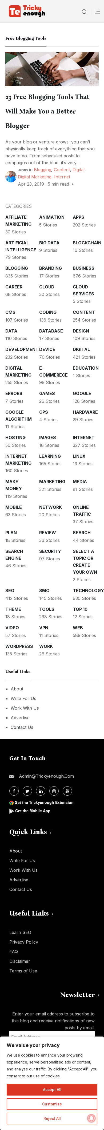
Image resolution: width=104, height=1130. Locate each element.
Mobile (13, 507)
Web (78, 627)
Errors (13, 393)
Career (13, 287)
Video (12, 627)
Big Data (49, 242)
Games (47, 393)
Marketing (52, 481)
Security (50, 551)
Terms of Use (23, 970)
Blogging (42, 169)
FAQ (13, 951)
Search (82, 532)
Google (82, 393)
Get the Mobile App (32, 810)
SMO (44, 590)
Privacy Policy (23, 942)
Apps (78, 217)
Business (83, 268)
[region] (52, 1083)
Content (62, 169)
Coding (48, 312)
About (17, 688)
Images (47, 437)
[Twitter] (27, 791)
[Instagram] (54, 791)
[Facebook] (14, 791)
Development (22, 349)
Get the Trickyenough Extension (44, 802)
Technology (88, 590)
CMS (10, 312)
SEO (9, 590)
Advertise (20, 717)
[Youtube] (67, 791)
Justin (23, 170)
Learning (50, 456)
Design (81, 331)
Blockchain (87, 242)
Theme (13, 609)
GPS (43, 412)
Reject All (52, 1118)
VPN (43, 627)
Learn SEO (20, 932)
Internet (62, 176)
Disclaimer (19, 961)
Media (80, 481)
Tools (46, 609)
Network (50, 507)
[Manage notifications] (91, 1118)
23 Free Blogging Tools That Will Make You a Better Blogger (47, 111)
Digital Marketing (34, 176)
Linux (79, 456)
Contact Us (22, 727)
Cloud (46, 287)
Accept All (52, 1089)
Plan (11, 532)
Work (46, 646)
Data (11, 331)
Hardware (85, 412)
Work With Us (25, 708)
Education (86, 368)
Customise (52, 1104)
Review (47, 532)
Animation (52, 217)
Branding (50, 268)
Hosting (15, 437)
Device (47, 349)
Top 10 (80, 609)
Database (51, 331)
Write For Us (23, 698)
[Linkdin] (40, 791)
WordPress (19, 646)
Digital (79, 169)
